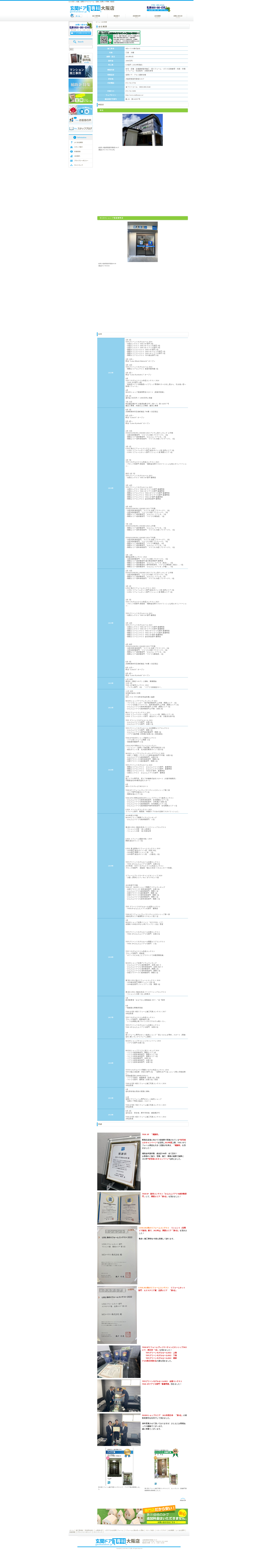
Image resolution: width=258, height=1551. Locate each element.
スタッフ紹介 (150, 1530)
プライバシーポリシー (84, 1532)
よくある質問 (180, 1530)
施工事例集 (79, 1530)
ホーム (98, 22)
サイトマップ (98, 1532)
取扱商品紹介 (89, 1530)
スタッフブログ (161, 1530)
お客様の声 (99, 1530)
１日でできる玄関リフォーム (114, 1530)
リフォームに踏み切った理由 (134, 1530)
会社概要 (171, 1530)
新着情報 (72, 1532)
